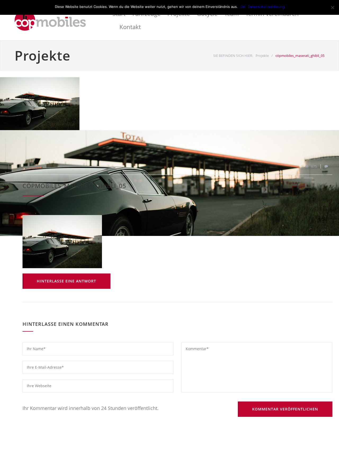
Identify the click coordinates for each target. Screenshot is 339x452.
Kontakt (130, 27)
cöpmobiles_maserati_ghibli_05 (74, 186)
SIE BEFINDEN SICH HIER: (233, 55)
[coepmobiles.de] (64, 20)
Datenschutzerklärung (266, 6)
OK (242, 6)
